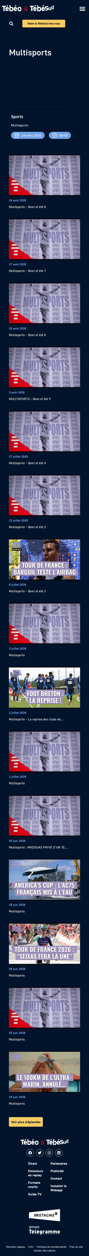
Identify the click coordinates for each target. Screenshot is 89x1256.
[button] (82, 8)
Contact (56, 1178)
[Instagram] (49, 1153)
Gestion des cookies (44, 1250)
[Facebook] (30, 1153)
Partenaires (59, 1163)
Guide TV (34, 1194)
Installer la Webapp (58, 1188)
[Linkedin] (59, 1153)
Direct (32, 1163)
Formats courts (34, 1184)
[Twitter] (39, 1153)
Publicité (57, 1171)
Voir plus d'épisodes (26, 1122)
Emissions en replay (35, 1173)
